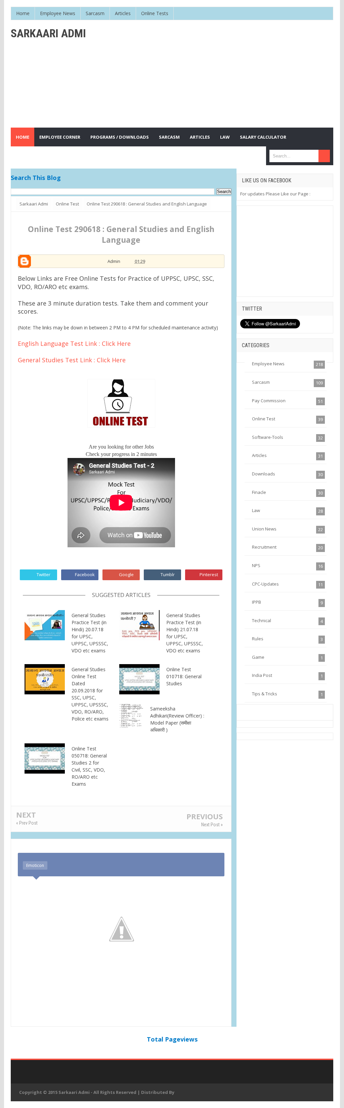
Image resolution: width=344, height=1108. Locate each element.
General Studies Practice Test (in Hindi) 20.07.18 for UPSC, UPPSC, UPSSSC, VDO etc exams (90, 633)
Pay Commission (269, 401)
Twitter (43, 574)
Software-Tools (267, 437)
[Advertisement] (225, 74)
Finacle (259, 492)
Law (256, 510)
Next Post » (212, 824)
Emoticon (35, 865)
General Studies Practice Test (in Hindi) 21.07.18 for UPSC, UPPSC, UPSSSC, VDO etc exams (184, 633)
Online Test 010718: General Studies (184, 676)
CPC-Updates (265, 584)
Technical (261, 620)
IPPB (256, 602)
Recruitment (264, 547)
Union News (264, 529)
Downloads (263, 474)
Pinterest (209, 574)
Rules (257, 639)
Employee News (268, 364)
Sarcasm (261, 382)
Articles (259, 455)
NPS (256, 565)
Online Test (263, 419)
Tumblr (168, 574)
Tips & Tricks (264, 694)
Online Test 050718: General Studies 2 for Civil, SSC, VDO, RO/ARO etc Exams (89, 766)
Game (258, 657)
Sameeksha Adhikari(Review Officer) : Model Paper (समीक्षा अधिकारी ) (177, 719)
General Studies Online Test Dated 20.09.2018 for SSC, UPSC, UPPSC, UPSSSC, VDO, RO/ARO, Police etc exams (90, 694)
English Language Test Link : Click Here (74, 343)
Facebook (85, 574)
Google (126, 574)
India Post (262, 675)
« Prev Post (27, 823)
